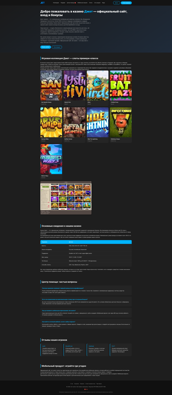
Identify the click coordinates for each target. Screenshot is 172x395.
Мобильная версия (82, 2)
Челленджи (56, 2)
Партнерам (99, 383)
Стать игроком (126, 2)
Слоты (90, 2)
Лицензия (76, 383)
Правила (82, 383)
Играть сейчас (45, 46)
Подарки (63, 2)
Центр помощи (71, 2)
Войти (116, 2)
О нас (71, 383)
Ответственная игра (90, 383)
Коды (103, 2)
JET (42, 2)
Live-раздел (97, 2)
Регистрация (57, 47)
